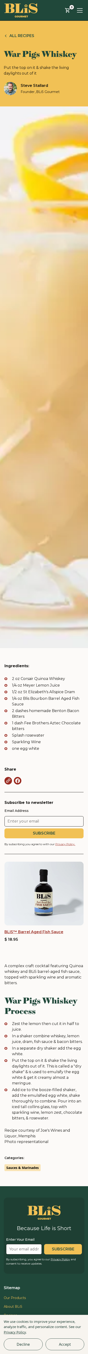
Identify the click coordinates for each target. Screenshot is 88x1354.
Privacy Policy (15, 1332)
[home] (21, 10)
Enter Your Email (20, 1239)
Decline (23, 1344)
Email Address (16, 811)
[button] (67, 10)
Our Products (15, 1298)
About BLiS (13, 1306)
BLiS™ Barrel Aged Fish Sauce (33, 932)
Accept (65, 1344)
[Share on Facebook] (17, 781)
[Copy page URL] (8, 781)
